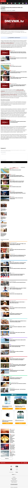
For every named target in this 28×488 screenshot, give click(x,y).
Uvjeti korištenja (14, 479)
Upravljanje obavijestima (14, 484)
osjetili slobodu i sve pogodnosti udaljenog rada (7, 42)
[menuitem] (25, 1)
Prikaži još (6, 458)
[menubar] (25, 1)
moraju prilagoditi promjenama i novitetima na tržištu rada (9, 94)
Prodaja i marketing (14, 478)
